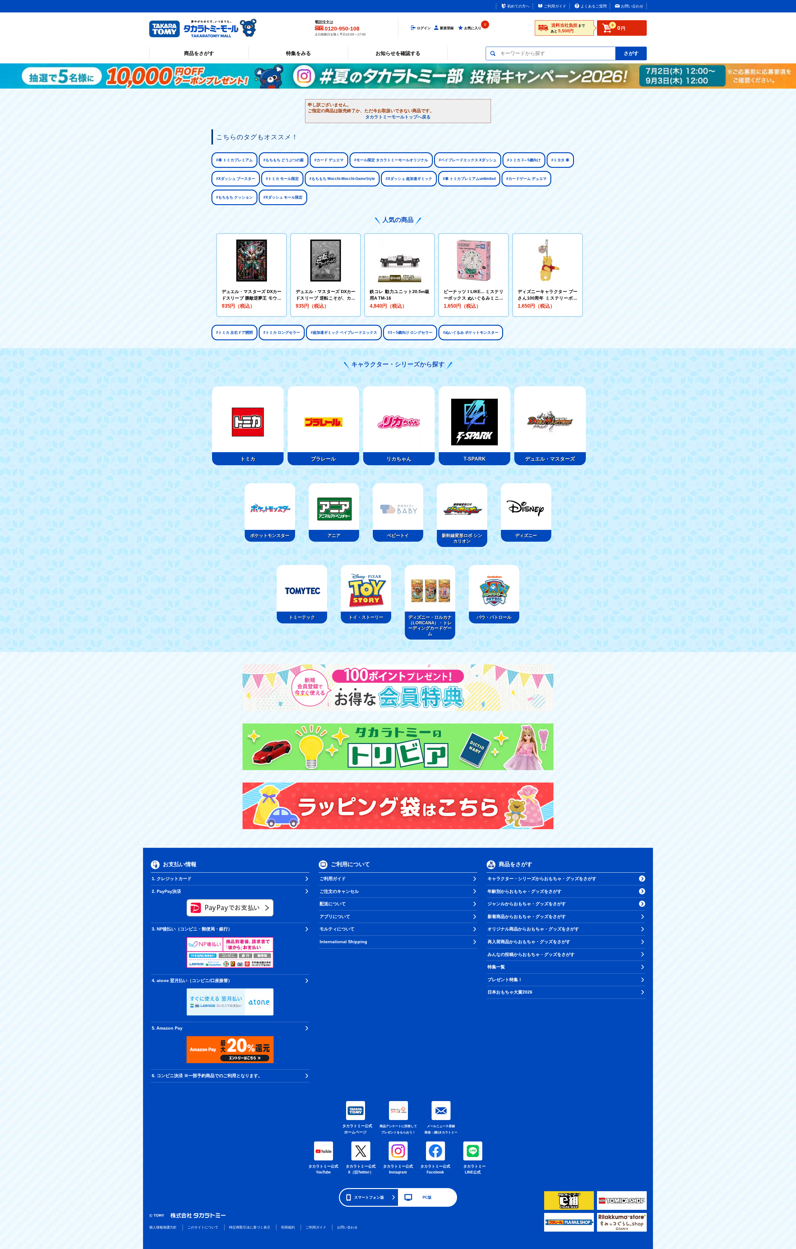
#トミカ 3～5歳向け (524, 160)
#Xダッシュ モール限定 (283, 197)
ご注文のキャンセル (339, 891)
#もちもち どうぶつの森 (283, 160)
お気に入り (472, 28)
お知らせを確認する (398, 53)
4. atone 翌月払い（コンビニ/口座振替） (192, 980)
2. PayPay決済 (166, 891)
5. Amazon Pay (167, 1028)
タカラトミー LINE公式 (474, 1169)
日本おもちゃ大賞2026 (510, 992)
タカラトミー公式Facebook (435, 1169)
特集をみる (298, 53)
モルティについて (337, 928)
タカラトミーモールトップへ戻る (398, 116)
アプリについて (335, 916)
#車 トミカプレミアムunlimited (469, 179)
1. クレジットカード (172, 878)
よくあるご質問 (594, 6)
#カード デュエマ (329, 160)
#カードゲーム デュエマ (526, 179)
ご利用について (350, 864)
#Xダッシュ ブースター (235, 179)
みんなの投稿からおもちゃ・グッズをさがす (531, 954)
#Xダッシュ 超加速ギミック (409, 179)
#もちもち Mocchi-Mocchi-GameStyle (342, 179)
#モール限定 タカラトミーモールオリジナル (391, 160)
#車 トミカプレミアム (234, 160)
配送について (333, 903)
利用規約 (288, 1227)
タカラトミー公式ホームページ (355, 1129)
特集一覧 (496, 966)
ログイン (424, 28)
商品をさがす (199, 53)
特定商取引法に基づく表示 (249, 1227)
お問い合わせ (632, 6)
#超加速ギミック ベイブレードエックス (344, 332)
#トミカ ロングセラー (281, 332)
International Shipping (343, 941)
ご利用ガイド (555, 6)
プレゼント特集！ (505, 979)
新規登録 (447, 28)
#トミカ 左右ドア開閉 (234, 332)
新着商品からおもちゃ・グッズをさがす (527, 916)
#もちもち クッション (234, 197)
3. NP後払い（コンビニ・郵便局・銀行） (192, 928)
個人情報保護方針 (163, 1227)
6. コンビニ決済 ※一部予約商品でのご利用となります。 (207, 1075)
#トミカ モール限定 (282, 179)
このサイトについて (202, 1227)
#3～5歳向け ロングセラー (410, 332)
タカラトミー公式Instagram (398, 1169)
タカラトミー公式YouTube (323, 1169)
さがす (631, 53)
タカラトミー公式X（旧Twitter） (361, 1169)
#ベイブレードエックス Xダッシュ (468, 160)
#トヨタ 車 (560, 160)
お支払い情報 (180, 864)
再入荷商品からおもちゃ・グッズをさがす (529, 941)
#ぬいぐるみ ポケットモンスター (470, 332)
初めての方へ (518, 6)
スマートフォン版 (369, 1197)
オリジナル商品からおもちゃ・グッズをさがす (533, 928)
